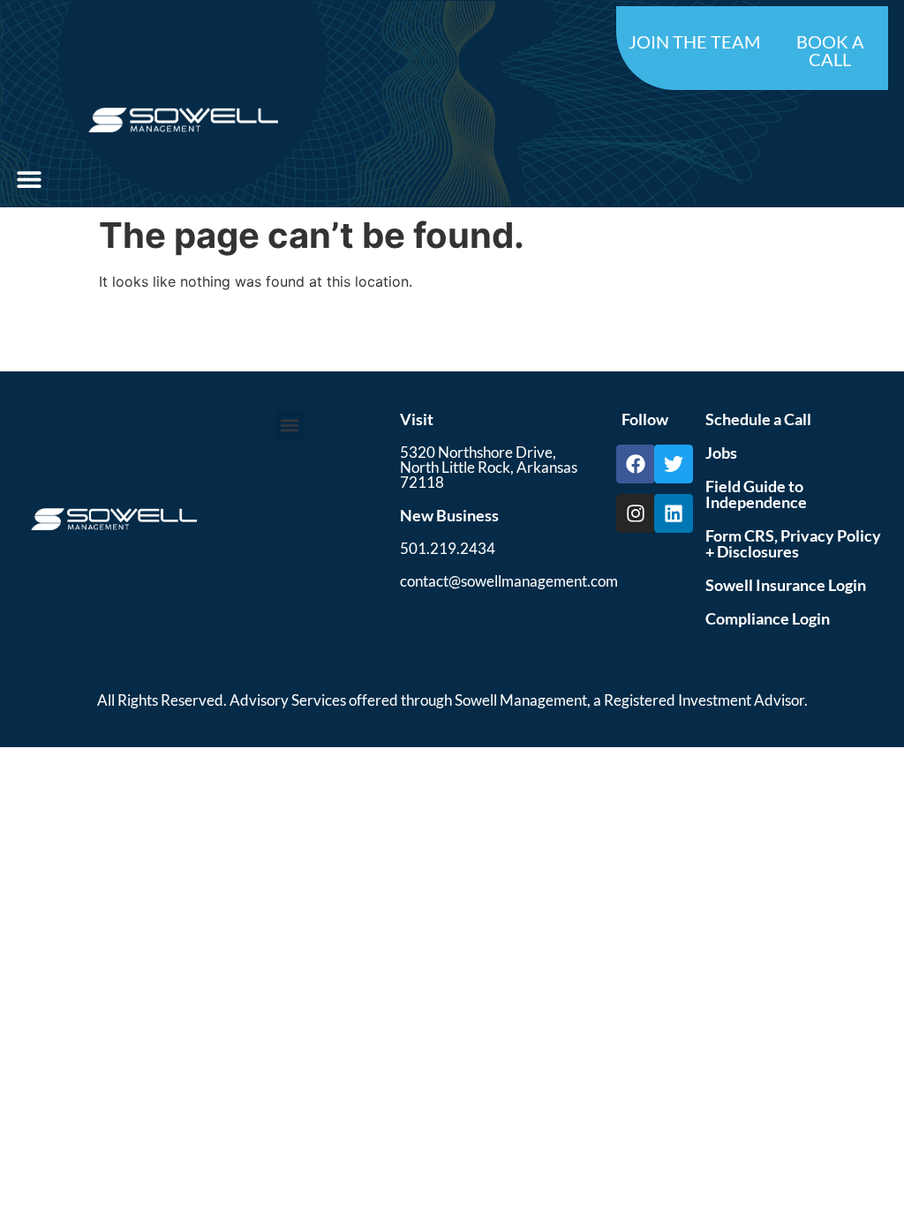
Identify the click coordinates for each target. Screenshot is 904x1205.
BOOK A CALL (830, 50)
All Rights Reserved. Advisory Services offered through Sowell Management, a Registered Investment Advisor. (452, 700)
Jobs (721, 452)
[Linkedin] (673, 513)
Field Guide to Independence (756, 494)
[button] (29, 178)
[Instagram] (635, 513)
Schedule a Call (758, 419)
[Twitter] (673, 464)
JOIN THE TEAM (694, 41)
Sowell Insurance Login (785, 585)
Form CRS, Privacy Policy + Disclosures (793, 543)
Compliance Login (767, 618)
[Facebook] (635, 464)
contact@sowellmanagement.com (509, 581)
